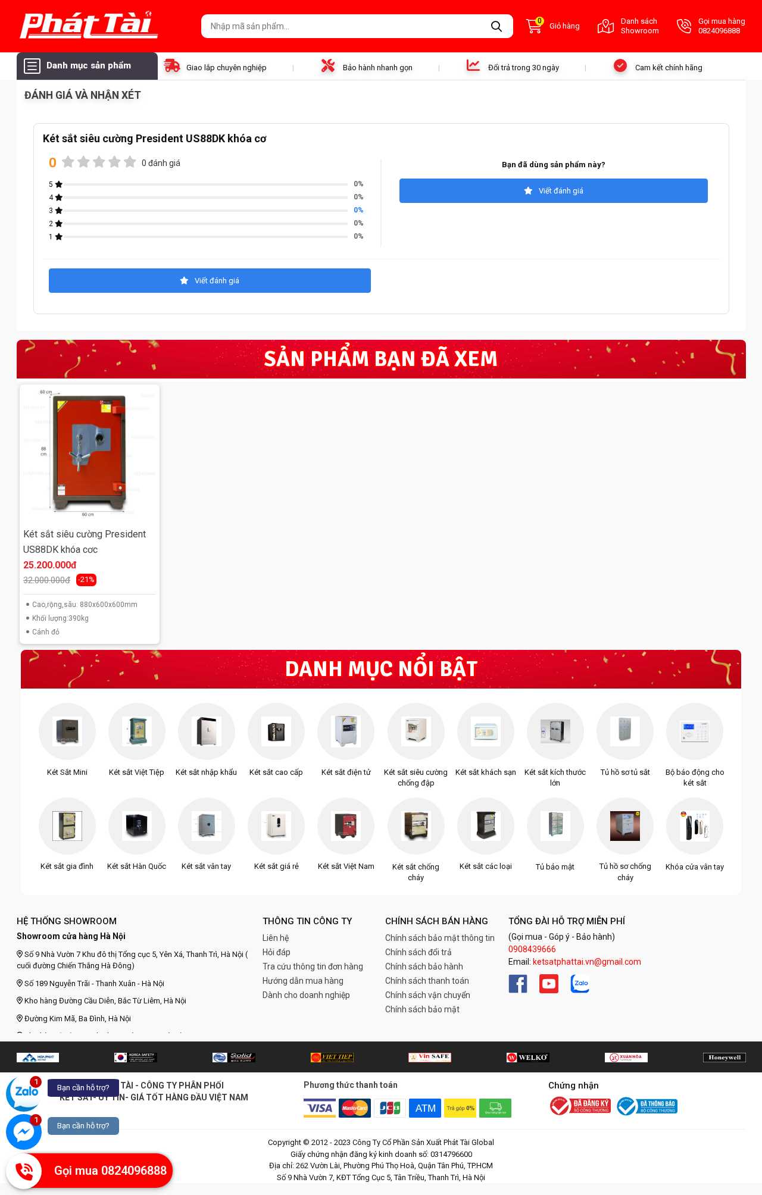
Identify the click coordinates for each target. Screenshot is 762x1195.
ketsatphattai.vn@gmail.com (587, 961)
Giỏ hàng (559, 25)
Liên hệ (276, 938)
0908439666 (532, 949)
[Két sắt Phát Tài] (104, 26)
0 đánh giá (161, 163)
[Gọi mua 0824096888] (24, 1171)
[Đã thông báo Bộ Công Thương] (645, 1106)
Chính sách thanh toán (427, 981)
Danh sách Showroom (640, 26)
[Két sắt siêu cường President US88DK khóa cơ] (89, 455)
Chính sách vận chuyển (427, 995)
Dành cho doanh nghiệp (306, 995)
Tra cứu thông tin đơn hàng (313, 966)
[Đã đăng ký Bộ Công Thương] (579, 1107)
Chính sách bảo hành (424, 966)
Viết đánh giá (561, 190)
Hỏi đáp (277, 952)
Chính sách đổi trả (418, 952)
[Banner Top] (38, 1057)
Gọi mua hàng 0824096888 (721, 26)
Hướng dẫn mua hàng (303, 981)
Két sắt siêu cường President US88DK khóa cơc (84, 541)
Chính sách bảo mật (422, 1009)
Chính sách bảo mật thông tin (440, 938)
